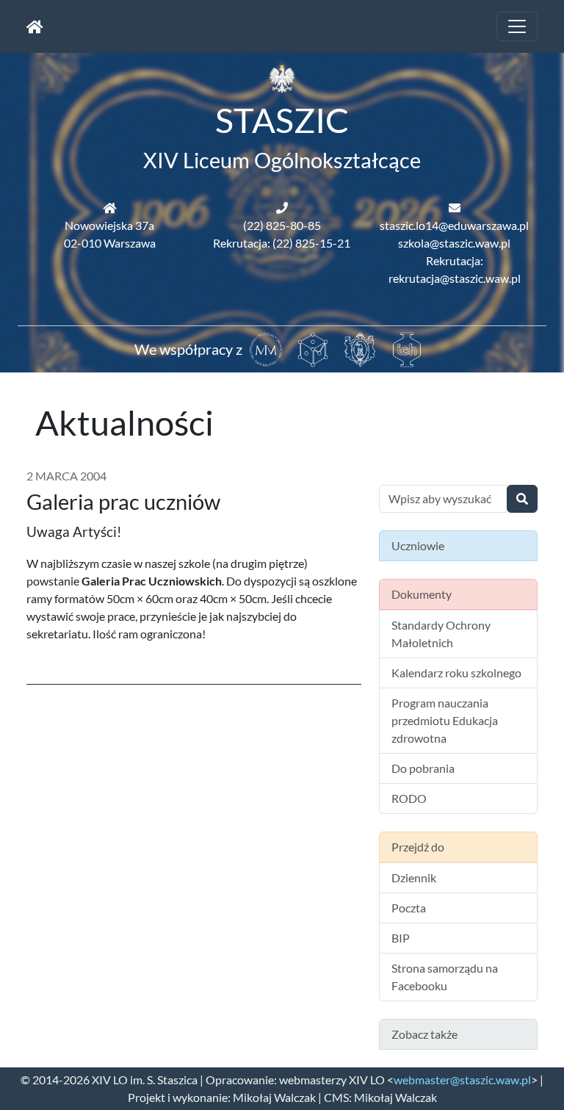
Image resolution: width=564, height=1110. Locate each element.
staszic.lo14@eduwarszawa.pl (454, 225)
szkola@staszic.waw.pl (454, 243)
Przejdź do (417, 847)
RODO (409, 798)
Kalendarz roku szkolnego (456, 673)
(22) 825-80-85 (282, 225)
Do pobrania (423, 768)
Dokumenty (421, 594)
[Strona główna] (34, 26)
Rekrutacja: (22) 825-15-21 (281, 243)
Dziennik (413, 877)
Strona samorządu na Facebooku (444, 976)
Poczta (408, 908)
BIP (400, 938)
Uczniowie (417, 545)
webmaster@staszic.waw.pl (462, 1079)
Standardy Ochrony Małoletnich (441, 633)
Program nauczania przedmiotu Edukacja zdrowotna (444, 720)
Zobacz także (424, 1034)
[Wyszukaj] (522, 499)
